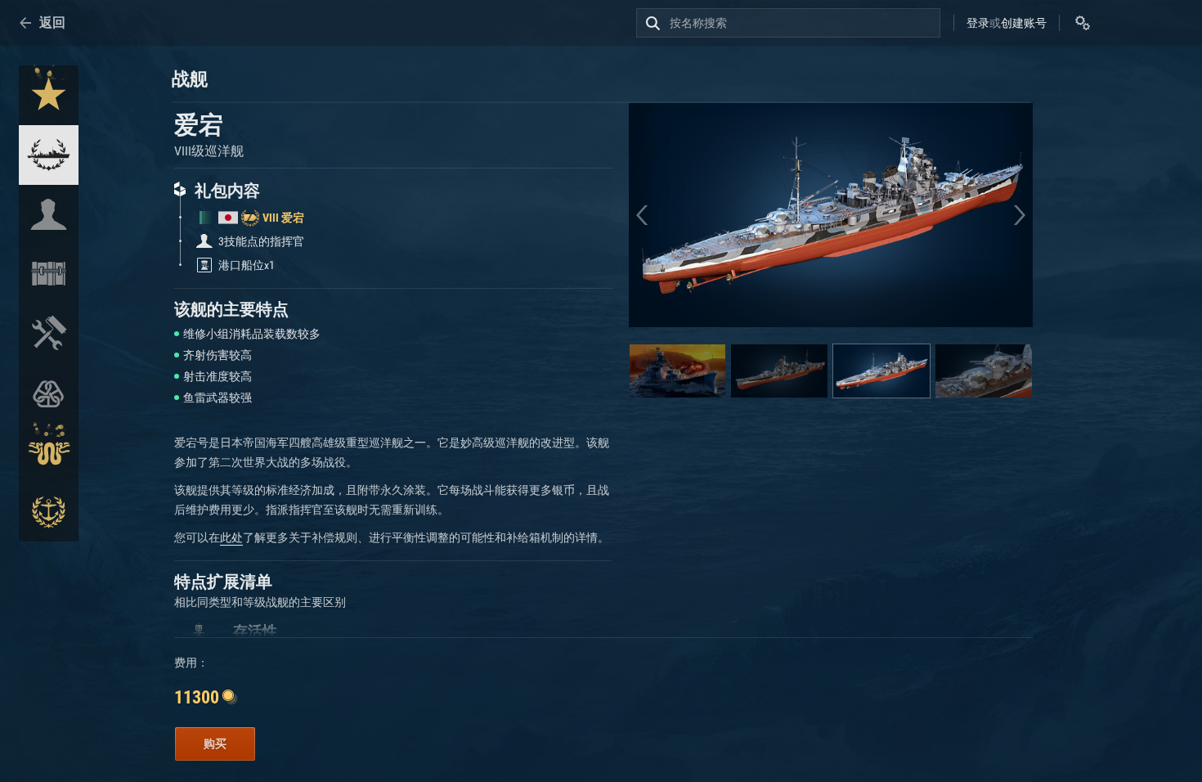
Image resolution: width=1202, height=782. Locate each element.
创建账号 (1024, 22)
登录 (978, 22)
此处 (231, 537)
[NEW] (48, 95)
